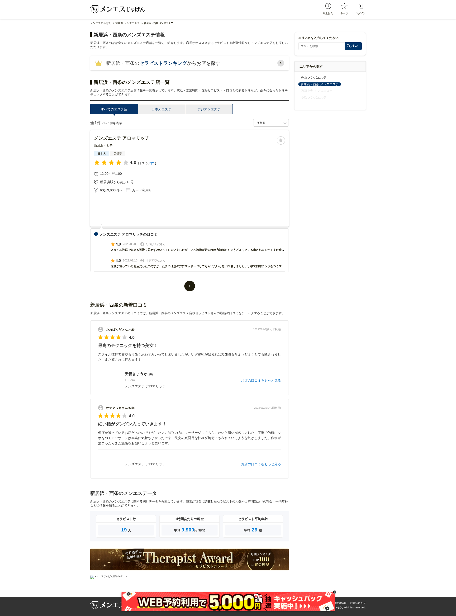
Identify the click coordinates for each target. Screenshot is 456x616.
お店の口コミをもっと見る (261, 380)
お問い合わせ (358, 603)
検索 (355, 46)
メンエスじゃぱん (100, 23)
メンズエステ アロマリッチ (121, 138)
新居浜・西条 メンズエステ (320, 84)
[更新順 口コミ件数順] (271, 123)
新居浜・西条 (103, 145)
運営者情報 (340, 603)
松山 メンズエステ (313, 77)
